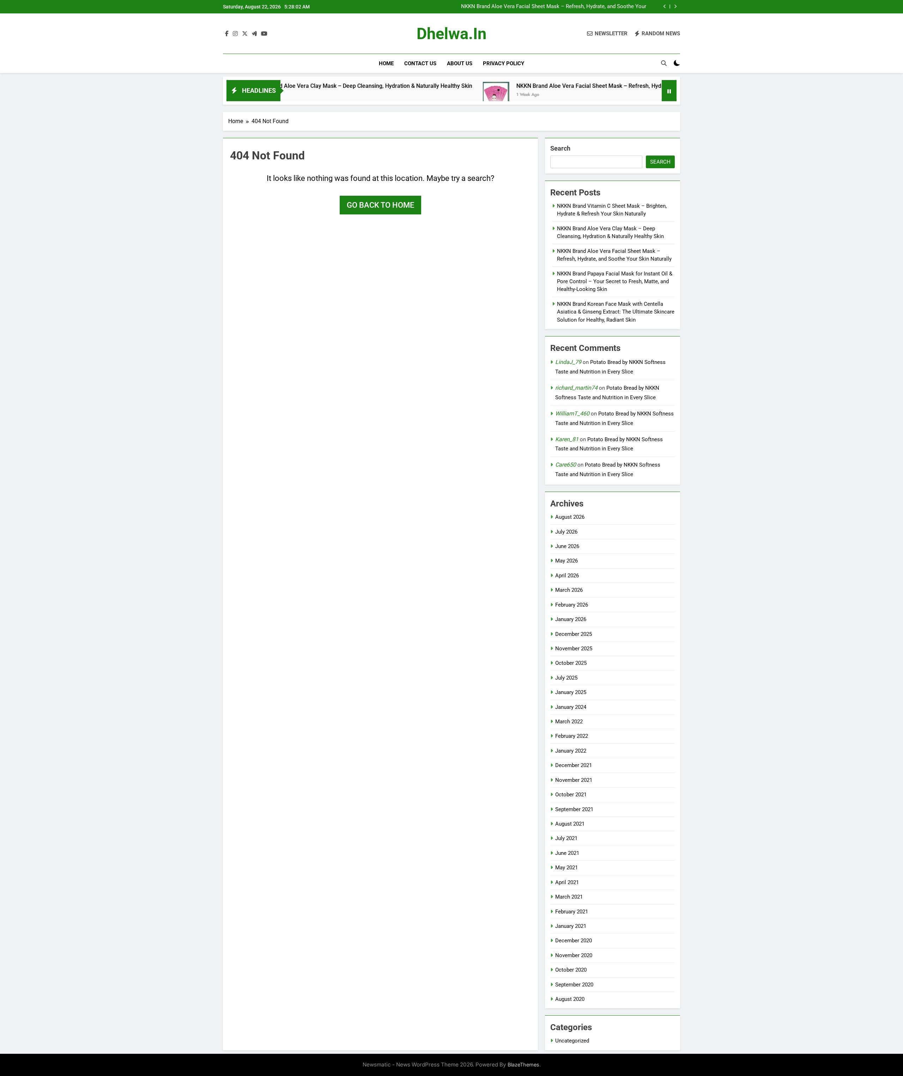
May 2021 (566, 867)
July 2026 (566, 532)
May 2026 (566, 561)
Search (560, 148)
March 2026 (569, 590)
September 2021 (574, 809)
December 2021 (573, 765)
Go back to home (380, 205)
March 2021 (569, 897)
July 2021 (566, 838)
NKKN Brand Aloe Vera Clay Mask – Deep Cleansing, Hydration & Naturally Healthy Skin (324, 86)
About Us (459, 63)
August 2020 (569, 999)
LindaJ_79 (568, 362)
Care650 (565, 464)
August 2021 (569, 824)
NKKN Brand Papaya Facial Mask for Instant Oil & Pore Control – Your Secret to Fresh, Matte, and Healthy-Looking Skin (614, 281)
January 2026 (570, 619)
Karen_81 (566, 439)
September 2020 (574, 984)
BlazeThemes (523, 1065)
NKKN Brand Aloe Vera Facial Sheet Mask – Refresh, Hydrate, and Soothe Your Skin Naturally (553, 7)
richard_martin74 (576, 387)
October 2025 (571, 663)
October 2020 (571, 970)
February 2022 (571, 736)
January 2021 (570, 926)
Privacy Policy (503, 63)
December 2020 (573, 940)
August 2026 (569, 517)
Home (386, 63)
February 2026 (571, 605)
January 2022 (570, 751)
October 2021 (571, 794)
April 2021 (567, 882)
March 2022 (569, 721)
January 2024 (570, 707)
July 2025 (566, 678)
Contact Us (420, 63)
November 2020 (573, 955)
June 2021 (567, 853)
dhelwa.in (451, 33)
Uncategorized (572, 1041)
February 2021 (571, 911)
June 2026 (567, 546)
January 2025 (570, 692)
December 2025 (573, 634)
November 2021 (573, 780)
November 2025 (573, 648)
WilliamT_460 (572, 413)
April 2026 (567, 575)
